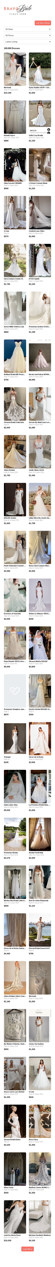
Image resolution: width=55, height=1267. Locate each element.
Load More (27, 1249)
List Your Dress (43, 23)
